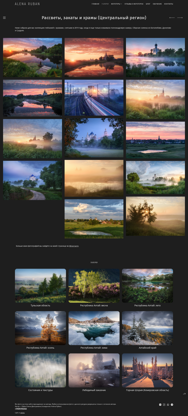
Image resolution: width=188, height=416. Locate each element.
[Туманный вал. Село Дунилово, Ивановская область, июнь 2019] (32, 138)
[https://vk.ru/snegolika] (160, 404)
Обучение (157, 4)
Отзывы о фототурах (134, 4)
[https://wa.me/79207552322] (168, 404)
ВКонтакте (74, 246)
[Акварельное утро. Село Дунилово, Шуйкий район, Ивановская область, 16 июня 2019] (32, 57)
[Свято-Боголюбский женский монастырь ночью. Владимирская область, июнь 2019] (94, 137)
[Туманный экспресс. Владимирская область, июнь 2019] (94, 98)
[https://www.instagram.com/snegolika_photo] (164, 404)
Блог (148, 4)
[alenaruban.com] (27, 4)
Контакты (168, 4)
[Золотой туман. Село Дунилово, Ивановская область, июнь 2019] (155, 99)
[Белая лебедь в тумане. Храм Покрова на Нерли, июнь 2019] (155, 177)
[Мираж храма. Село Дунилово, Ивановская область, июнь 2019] (155, 216)
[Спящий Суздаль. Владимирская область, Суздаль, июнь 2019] (155, 140)
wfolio (22, 413)
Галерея (105, 4)
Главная (95, 4)
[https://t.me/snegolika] (172, 404)
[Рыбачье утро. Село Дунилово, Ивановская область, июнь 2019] (94, 178)
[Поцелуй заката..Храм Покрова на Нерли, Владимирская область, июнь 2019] (155, 57)
